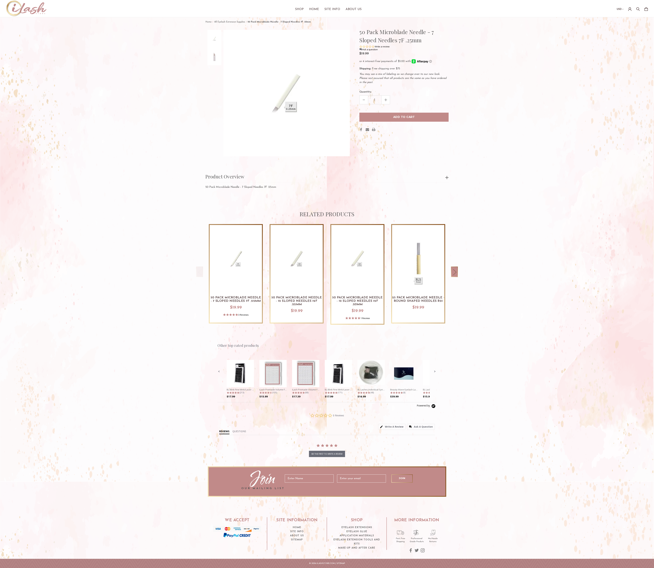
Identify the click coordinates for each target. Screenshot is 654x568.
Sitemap (297, 540)
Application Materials (357, 535)
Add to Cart (236, 282)
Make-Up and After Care (356, 548)
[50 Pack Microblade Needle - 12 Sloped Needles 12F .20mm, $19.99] (357, 258)
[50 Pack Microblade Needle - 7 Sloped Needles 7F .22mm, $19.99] (236, 258)
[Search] (638, 8)
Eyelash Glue (356, 531)
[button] (219, 371)
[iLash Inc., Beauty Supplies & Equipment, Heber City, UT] (237, 544)
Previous (199, 272)
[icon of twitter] (417, 550)
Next (454, 272)
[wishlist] (255, 231)
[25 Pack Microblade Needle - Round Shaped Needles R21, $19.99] (418, 258)
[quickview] (255, 240)
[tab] (392, 427)
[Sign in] (630, 8)
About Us (354, 9)
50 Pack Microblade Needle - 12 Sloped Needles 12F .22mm (296, 301)
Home (314, 9)
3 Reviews (243, 314)
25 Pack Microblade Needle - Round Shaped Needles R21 (418, 299)
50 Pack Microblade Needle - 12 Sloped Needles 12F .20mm (357, 301)
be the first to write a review (327, 453)
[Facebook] (361, 129)
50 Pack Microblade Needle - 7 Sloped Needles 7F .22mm (236, 299)
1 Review (365, 318)
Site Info (332, 9)
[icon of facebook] (411, 550)
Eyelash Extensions (356, 527)
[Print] (373, 129)
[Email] (367, 129)
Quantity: (365, 91)
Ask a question (370, 49)
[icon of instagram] (423, 550)
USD (619, 9)
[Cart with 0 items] (646, 8)
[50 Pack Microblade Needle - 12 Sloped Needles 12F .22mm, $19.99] (296, 258)
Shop (299, 9)
